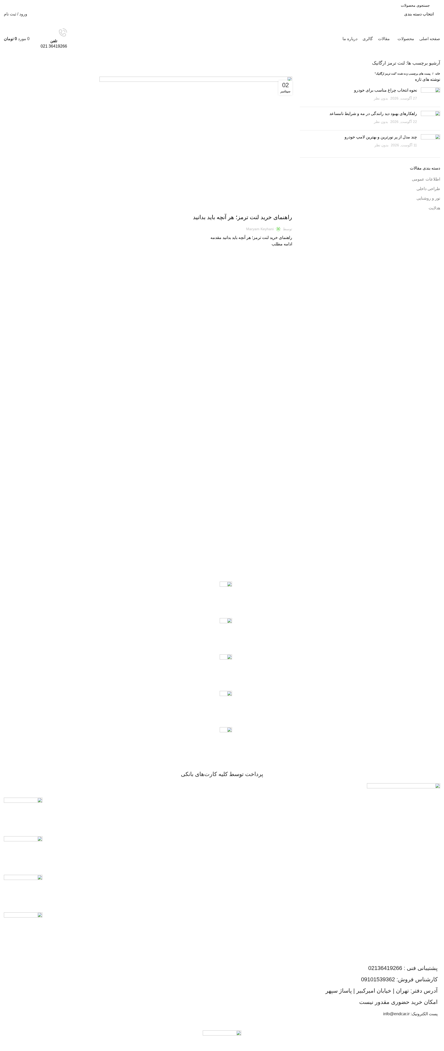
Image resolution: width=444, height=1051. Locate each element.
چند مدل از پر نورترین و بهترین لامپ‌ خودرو (381, 137)
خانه (437, 73)
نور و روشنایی (428, 198)
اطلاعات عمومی (279, 208)
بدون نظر (381, 98)
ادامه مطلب (282, 244)
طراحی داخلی (428, 188)
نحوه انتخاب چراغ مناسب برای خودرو (385, 90)
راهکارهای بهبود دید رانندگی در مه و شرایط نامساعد (373, 113)
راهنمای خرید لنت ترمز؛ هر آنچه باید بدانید (242, 217)
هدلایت (434, 208)
